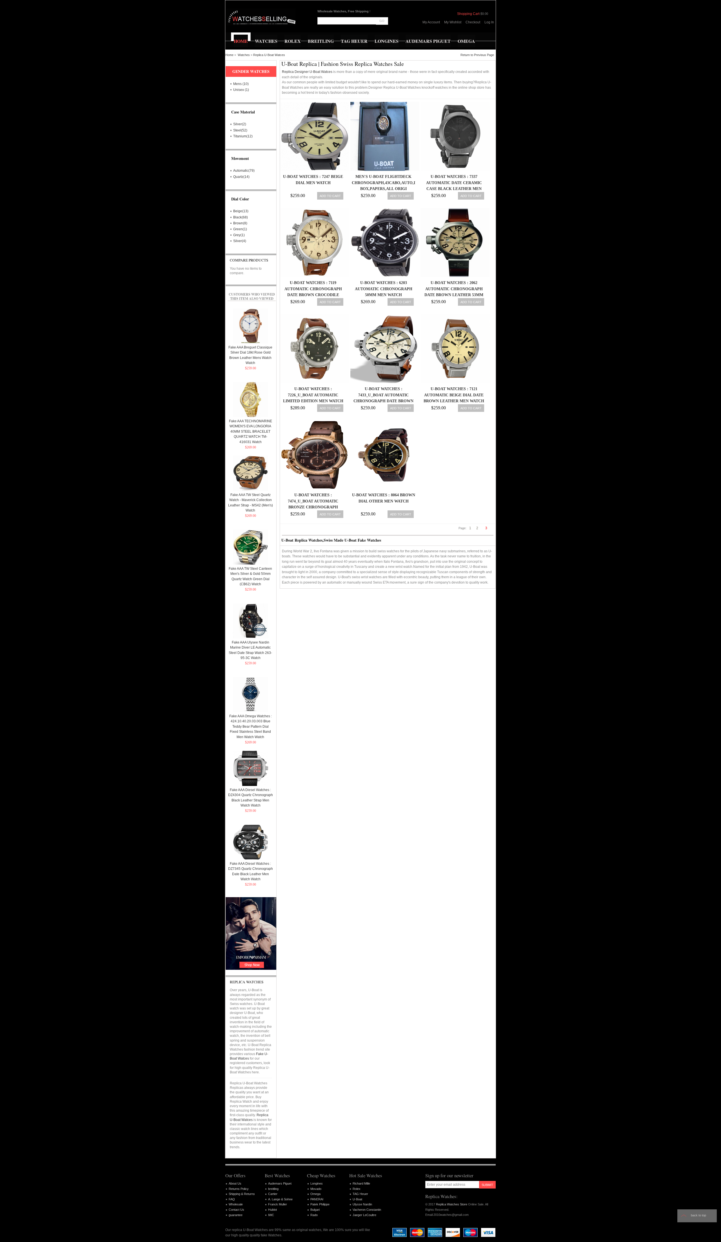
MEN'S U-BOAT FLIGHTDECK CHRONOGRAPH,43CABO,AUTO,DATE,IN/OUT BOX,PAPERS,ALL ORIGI (395, 183)
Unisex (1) (241, 90)
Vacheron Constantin (367, 1209)
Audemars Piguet (279, 1183)
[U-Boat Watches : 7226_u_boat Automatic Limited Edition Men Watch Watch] (313, 348)
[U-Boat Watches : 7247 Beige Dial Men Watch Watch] (313, 136)
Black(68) (240, 217)
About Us (235, 1183)
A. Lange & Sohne (280, 1199)
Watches (244, 55)
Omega (315, 1194)
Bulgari (315, 1209)
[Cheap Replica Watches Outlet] (261, 16)
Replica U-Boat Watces (269, 55)
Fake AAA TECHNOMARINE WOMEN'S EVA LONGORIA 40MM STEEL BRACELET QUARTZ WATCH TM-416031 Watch (250, 431)
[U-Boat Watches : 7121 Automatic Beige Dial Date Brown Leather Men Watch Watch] (454, 348)
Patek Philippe (320, 1204)
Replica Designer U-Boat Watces (307, 72)
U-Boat (357, 1199)
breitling (273, 1188)
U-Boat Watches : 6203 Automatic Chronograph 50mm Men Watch (383, 289)
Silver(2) (239, 124)
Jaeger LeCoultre (364, 1215)
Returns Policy (239, 1188)
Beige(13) (240, 211)
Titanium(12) (243, 136)
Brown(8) (240, 223)
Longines (316, 1183)
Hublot (272, 1209)
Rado (314, 1215)
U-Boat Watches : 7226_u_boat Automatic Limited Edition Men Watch (313, 395)
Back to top (698, 1215)
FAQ (232, 1199)
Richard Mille (361, 1183)
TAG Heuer (360, 1194)
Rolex (356, 1188)
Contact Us (236, 1209)
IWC (271, 1215)
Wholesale (236, 1204)
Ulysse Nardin (362, 1204)
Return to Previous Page (477, 55)
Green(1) (240, 229)
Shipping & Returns (242, 1194)
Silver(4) (239, 241)
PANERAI (316, 1199)
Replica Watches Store (451, 1204)
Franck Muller (277, 1204)
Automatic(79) (244, 171)
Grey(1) (239, 235)
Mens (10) (241, 84)
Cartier (272, 1194)
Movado (315, 1188)
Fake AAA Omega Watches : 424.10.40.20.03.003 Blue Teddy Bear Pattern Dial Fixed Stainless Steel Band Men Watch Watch (250, 726)
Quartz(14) (241, 177)
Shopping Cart (468, 14)
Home (229, 55)
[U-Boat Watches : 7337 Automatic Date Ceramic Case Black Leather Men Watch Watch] (454, 136)
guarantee (235, 1215)
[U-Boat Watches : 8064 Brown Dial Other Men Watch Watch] (383, 454)
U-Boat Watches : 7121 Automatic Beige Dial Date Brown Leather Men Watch (454, 395)
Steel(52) (240, 130)
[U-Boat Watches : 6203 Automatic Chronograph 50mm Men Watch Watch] (383, 242)
